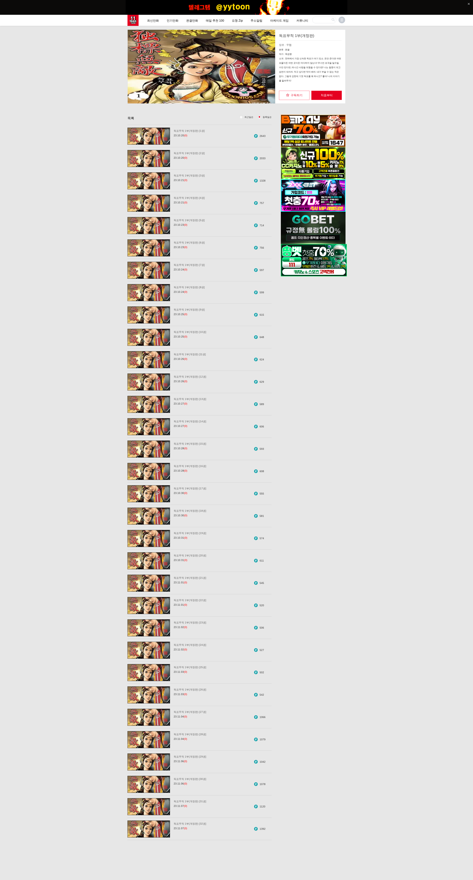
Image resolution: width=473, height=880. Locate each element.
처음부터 (327, 95)
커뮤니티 (302, 20)
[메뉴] (342, 20)
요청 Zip (237, 20)
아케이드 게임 (279, 20)
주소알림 (256, 20)
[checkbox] (294, 95)
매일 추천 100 (215, 20)
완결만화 (192, 20)
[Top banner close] (469, 4)
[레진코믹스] (133, 20)
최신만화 (153, 20)
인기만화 (172, 20)
